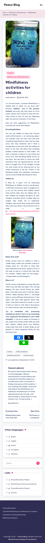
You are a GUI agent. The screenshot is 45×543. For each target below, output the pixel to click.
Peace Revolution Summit (20, 488)
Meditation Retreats (10, 518)
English (10, 73)
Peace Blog (12, 4)
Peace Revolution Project (20, 480)
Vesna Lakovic (16, 368)
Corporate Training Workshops (14, 515)
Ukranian (14, 454)
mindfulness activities (13, 355)
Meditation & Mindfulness (18, 77)
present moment (28, 355)
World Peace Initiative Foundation (24, 484)
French (13, 445)
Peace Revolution (9, 508)
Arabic (13, 437)
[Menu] (41, 4)
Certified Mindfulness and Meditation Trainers (20, 511)
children (9, 352)
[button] (13, 403)
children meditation (22, 352)
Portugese (15, 450)
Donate (14, 493)
